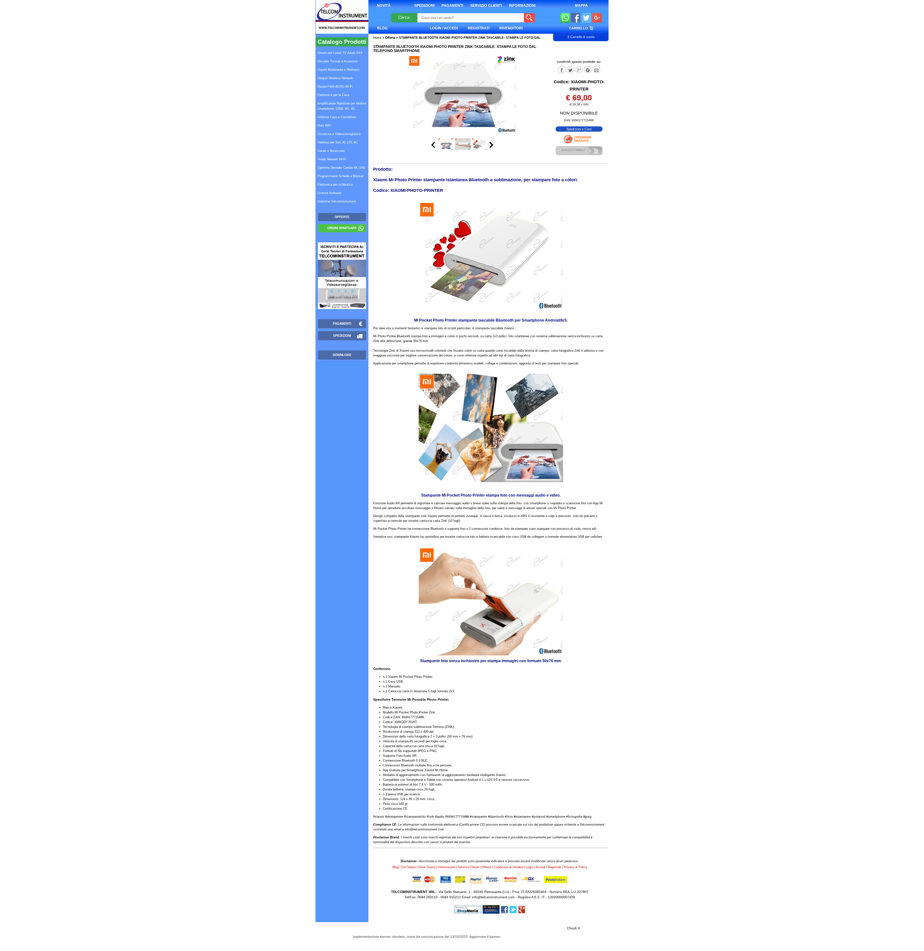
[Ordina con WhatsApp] (565, 18)
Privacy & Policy (575, 867)
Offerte (486, 867)
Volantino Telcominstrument (336, 201)
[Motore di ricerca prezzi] (491, 909)
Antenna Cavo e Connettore (336, 117)
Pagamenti (452, 5)
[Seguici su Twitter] (586, 18)
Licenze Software (329, 193)
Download (342, 355)
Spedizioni (424, 5)
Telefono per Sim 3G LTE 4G (337, 142)
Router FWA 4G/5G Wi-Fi (335, 86)
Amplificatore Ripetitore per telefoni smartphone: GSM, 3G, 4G (341, 106)
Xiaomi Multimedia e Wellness (338, 69)
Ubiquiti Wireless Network (335, 78)
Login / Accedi (444, 28)
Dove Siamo (427, 867)
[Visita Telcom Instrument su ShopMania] (467, 909)
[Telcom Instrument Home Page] (338, 22)
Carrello (579, 28)
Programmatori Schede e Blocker (340, 176)
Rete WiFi (324, 125)
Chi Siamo (408, 867)
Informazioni (522, 5)
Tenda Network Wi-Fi (331, 159)
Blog (382, 28)
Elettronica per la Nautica (335, 184)
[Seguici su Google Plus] (597, 18)
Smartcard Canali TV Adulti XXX (340, 53)
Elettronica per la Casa (333, 95)
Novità (384, 5)
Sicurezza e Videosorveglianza (338, 134)
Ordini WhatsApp (342, 228)
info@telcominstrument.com (493, 897)
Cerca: (404, 17)
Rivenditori (511, 28)
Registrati (478, 28)
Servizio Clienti (486, 5)
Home (377, 37)
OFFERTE (342, 217)
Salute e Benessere (331, 151)
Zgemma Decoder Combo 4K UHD (341, 167)
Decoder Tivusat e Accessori (337, 61)
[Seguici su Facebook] (576, 18)
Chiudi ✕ (573, 928)
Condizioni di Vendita (508, 867)
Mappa (581, 5)
